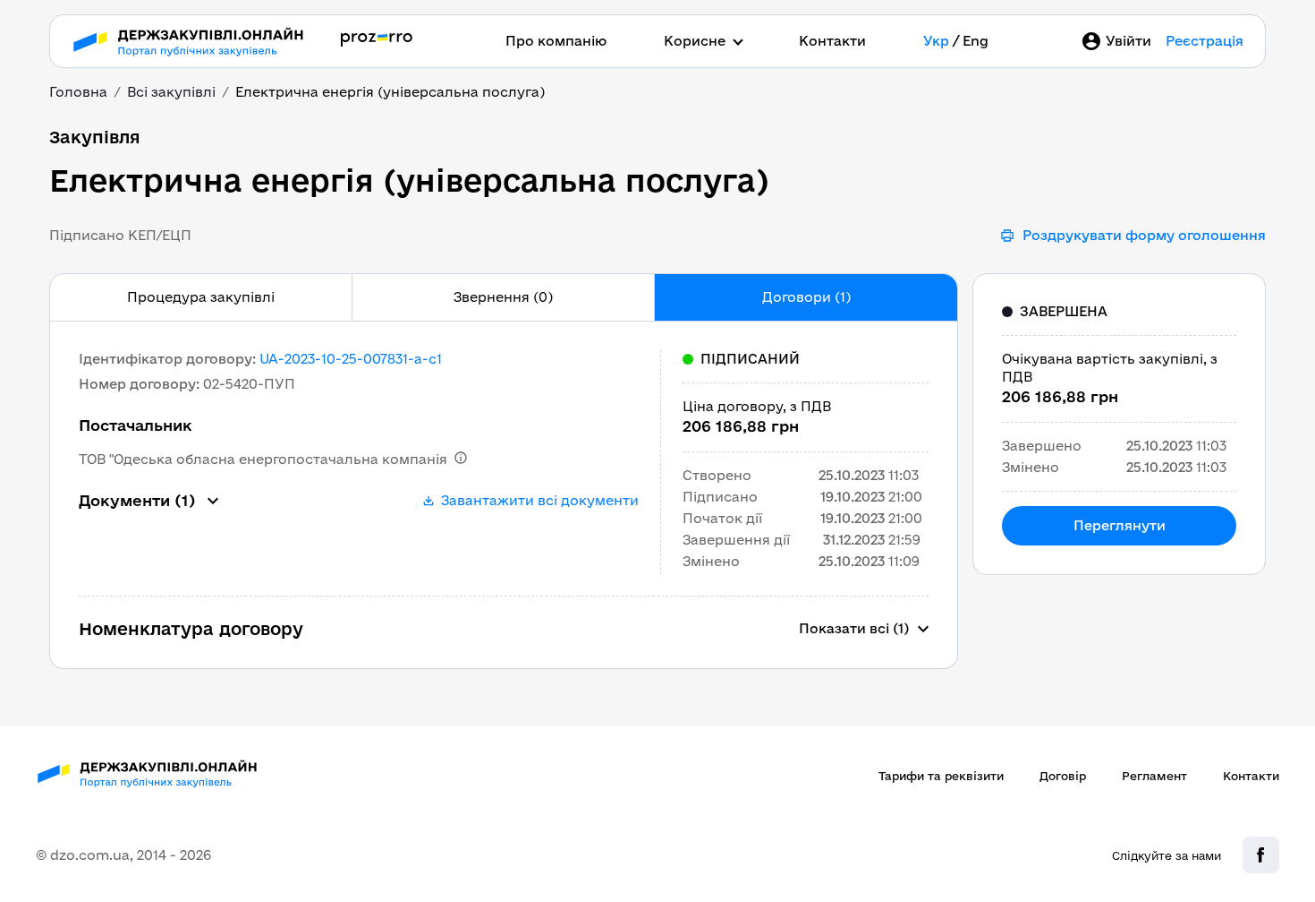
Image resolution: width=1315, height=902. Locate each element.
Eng (975, 40)
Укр (936, 40)
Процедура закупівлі (201, 297)
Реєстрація (1204, 40)
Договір (1062, 775)
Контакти (832, 40)
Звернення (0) (503, 297)
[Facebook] (1261, 855)
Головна (78, 91)
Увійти (1128, 40)
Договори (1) (806, 297)
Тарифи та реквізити (941, 775)
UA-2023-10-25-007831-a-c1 (350, 358)
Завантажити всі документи (540, 500)
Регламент (1154, 775)
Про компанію (556, 40)
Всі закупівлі (171, 91)
